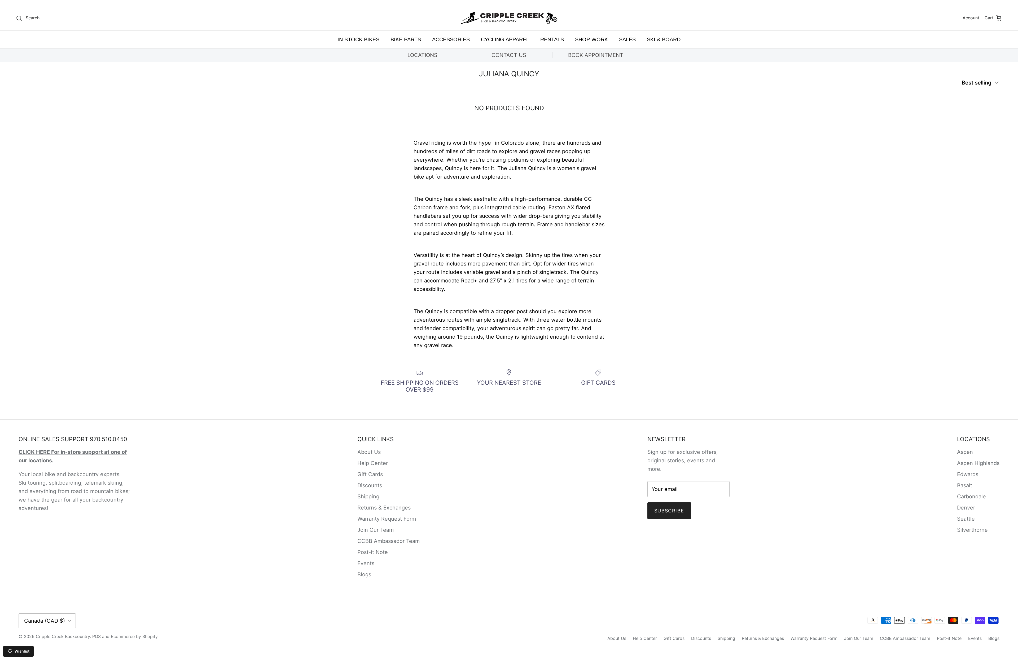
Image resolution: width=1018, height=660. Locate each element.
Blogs (364, 574)
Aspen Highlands (978, 463)
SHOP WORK (591, 39)
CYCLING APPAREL (505, 39)
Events (365, 563)
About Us (369, 452)
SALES (627, 39)
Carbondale (971, 496)
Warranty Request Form (386, 519)
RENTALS (552, 39)
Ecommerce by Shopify (134, 636)
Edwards (967, 474)
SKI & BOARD (664, 39)
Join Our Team (375, 530)
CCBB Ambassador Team (388, 541)
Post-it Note (372, 552)
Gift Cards (370, 474)
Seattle (966, 519)
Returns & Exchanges (384, 507)
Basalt (964, 485)
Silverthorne (972, 530)
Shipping (368, 496)
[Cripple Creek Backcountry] (509, 18)
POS (96, 636)
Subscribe (669, 510)
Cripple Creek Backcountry (63, 636)
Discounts (369, 485)
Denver (966, 507)
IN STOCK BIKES (358, 39)
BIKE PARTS (405, 39)
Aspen (965, 452)
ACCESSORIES (451, 39)
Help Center (372, 463)
